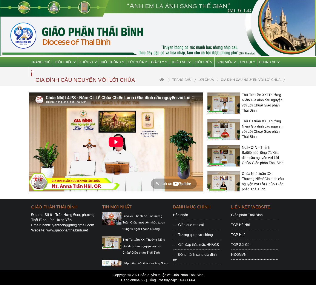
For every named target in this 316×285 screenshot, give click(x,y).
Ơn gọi (246, 62)
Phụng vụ (267, 62)
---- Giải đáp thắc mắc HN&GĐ (196, 244)
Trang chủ (41, 62)
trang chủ (182, 80)
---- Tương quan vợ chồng (193, 235)
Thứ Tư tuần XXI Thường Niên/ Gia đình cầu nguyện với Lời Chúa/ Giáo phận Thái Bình (144, 246)
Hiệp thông (111, 62)
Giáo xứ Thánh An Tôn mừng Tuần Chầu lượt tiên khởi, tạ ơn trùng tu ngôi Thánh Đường (144, 222)
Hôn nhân (180, 215)
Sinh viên (224, 62)
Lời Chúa (136, 62)
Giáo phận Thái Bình (247, 215)
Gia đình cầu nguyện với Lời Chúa (251, 80)
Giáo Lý (157, 62)
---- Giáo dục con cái (188, 225)
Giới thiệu (63, 62)
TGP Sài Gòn (241, 244)
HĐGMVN (239, 254)
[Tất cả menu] (32, 72)
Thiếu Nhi (179, 62)
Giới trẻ (202, 62)
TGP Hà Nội (240, 225)
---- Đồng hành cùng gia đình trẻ (195, 257)
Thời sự (87, 62)
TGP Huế (238, 235)
